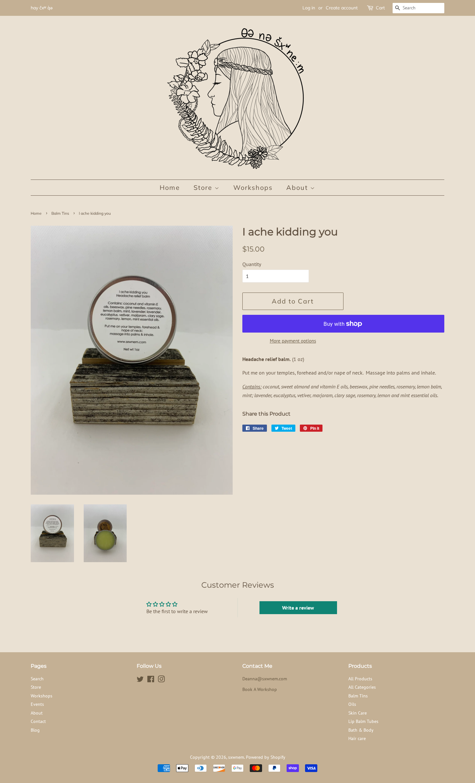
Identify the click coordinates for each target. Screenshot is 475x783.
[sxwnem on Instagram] (161, 680)
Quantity (251, 264)
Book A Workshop (259, 689)
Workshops (253, 187)
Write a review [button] (298, 607)
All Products (360, 679)
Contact (38, 721)
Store (204, 187)
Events (37, 704)
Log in (308, 8)
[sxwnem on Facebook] (150, 680)
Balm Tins (60, 213)
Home (170, 187)
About (298, 187)
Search (37, 679)
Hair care (357, 738)
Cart (380, 8)
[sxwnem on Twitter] (140, 680)
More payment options (293, 341)
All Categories (362, 687)
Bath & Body (361, 730)
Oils (352, 704)
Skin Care (357, 713)
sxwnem (236, 757)
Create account (342, 8)
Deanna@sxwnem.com (264, 679)
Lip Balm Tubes (363, 721)
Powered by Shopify (265, 757)
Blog (35, 730)
